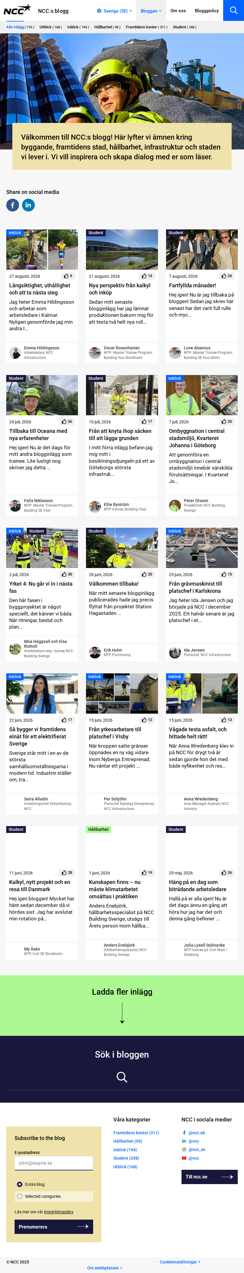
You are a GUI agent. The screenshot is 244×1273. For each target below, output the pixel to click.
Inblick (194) (125, 1149)
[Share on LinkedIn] (28, 205)
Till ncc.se (196, 1177)
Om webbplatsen (103, 1268)
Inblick (15, 232)
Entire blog (35, 1184)
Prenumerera (33, 1227)
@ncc (194, 1141)
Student (95, 232)
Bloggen (149, 11)
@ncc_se (197, 1149)
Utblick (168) (125, 1166)
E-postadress (27, 1152)
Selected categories (43, 1196)
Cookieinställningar (178, 1262)
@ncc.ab (197, 1132)
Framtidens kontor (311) (136, 1132)
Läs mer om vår (44, 1211)
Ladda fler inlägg (122, 992)
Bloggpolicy (207, 10)
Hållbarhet (98, 829)
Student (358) (126, 1158)
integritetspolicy (58, 1211)
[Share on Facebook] (12, 205)
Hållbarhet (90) (127, 1141)
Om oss (178, 10)
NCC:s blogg (53, 11)
